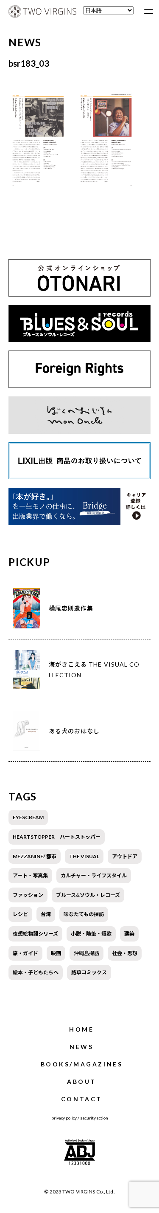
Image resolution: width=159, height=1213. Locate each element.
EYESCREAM (28, 817)
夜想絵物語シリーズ (35, 933)
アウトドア (124, 856)
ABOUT (81, 1081)
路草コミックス (89, 972)
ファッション (28, 895)
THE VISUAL (84, 856)
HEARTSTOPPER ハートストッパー (56, 837)
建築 (129, 933)
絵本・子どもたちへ (36, 972)
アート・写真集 (30, 875)
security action (94, 1117)
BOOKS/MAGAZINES (82, 1064)
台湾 (46, 914)
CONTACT (81, 1099)
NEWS (81, 1046)
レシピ (20, 914)
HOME (81, 1029)
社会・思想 (124, 953)
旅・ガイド (25, 953)
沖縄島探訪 (86, 953)
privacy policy (64, 1117)
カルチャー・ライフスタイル (94, 875)
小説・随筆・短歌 (91, 933)
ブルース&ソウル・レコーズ (88, 895)
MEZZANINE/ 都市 (34, 856)
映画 (56, 953)
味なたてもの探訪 (84, 914)
